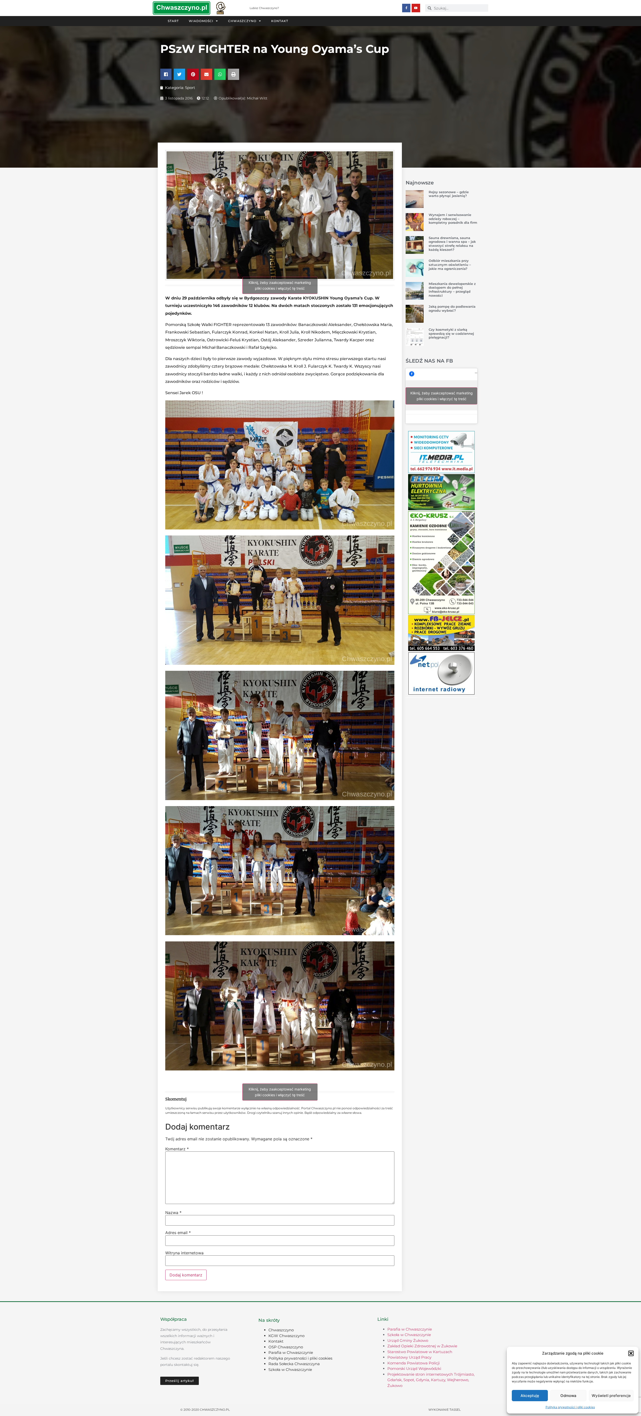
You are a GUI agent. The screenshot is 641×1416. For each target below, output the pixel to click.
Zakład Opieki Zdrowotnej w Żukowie (422, 1346)
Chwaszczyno (242, 21)
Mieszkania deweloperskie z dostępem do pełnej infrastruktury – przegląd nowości (452, 289)
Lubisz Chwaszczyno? (264, 8)
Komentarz (177, 1149)
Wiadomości (201, 21)
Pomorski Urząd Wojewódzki (414, 1368)
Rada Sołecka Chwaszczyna (294, 1363)
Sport (190, 87)
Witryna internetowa (184, 1253)
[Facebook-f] (406, 8)
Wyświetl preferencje (611, 1395)
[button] (630, 1353)
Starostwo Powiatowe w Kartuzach (419, 1351)
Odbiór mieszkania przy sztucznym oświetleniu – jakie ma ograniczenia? (450, 264)
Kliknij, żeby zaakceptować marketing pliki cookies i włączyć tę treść (280, 285)
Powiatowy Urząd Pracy (409, 1357)
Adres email (178, 1233)
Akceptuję (530, 1395)
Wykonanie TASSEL (444, 1409)
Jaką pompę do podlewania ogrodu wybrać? (452, 308)
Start (173, 21)
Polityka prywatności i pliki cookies (570, 1407)
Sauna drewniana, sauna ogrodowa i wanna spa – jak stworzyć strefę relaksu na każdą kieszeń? (452, 244)
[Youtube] (416, 8)
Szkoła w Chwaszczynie (290, 1369)
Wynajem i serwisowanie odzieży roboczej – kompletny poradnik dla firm (453, 219)
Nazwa (173, 1213)
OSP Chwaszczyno (285, 1347)
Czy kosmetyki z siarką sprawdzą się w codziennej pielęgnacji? (451, 333)
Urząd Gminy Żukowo (407, 1340)
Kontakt (279, 21)
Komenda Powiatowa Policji (413, 1363)
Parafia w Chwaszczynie (290, 1352)
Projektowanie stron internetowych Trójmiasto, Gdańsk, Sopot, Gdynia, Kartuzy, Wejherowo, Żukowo (430, 1380)
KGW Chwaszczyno (286, 1335)
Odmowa (568, 1395)
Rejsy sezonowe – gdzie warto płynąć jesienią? (449, 194)
